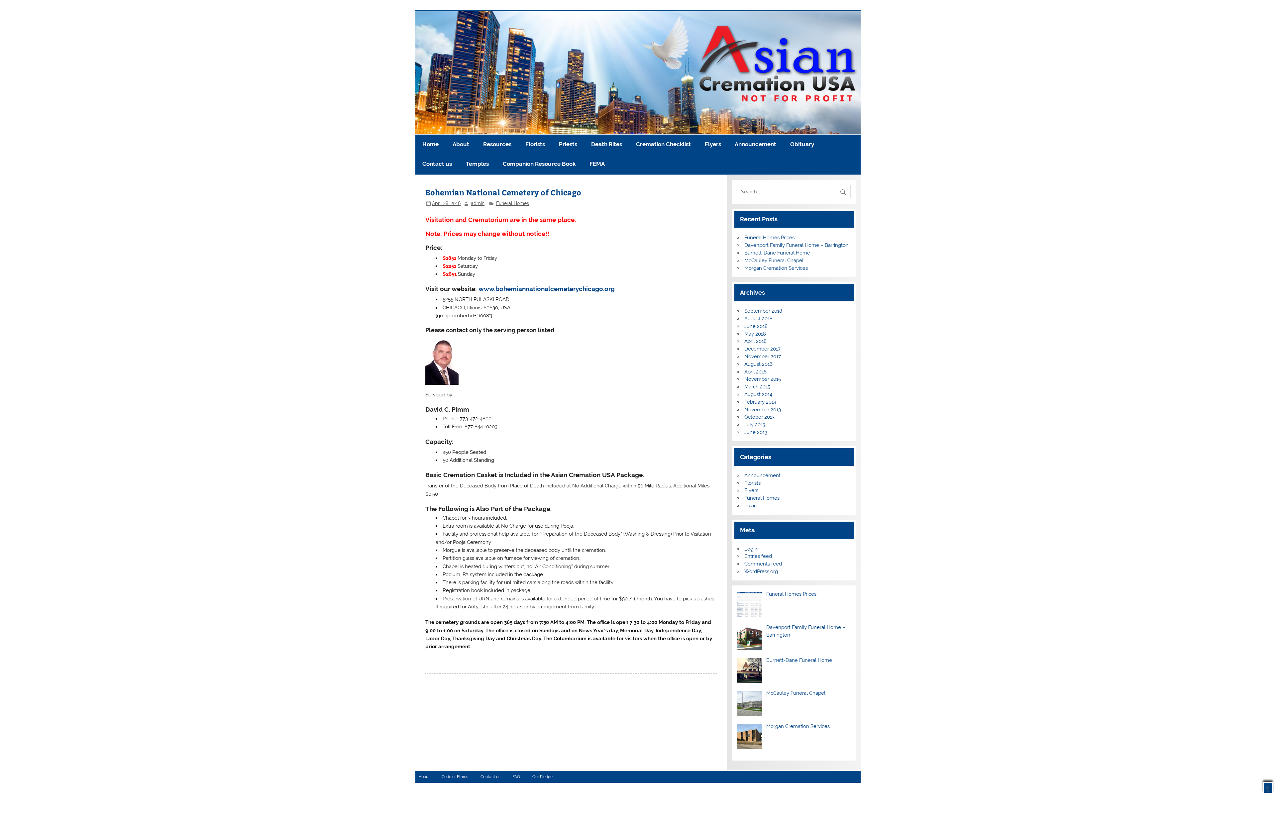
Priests (568, 144)
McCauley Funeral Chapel (773, 260)
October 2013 (759, 417)
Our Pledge (542, 777)
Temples (477, 163)
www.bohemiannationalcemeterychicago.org (546, 288)
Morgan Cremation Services (776, 268)
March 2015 (757, 387)
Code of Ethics (455, 777)
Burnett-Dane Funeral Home (777, 253)
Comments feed (763, 564)
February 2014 (760, 402)
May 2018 (755, 334)
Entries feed (758, 556)
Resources (497, 144)
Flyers (713, 144)
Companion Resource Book (539, 163)
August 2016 (758, 364)
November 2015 (762, 379)
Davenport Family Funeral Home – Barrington (796, 245)
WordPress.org (761, 571)
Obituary (802, 144)
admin (477, 203)
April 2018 (755, 341)
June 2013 (755, 432)
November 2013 (762, 410)
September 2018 (763, 311)
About (461, 144)
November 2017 (762, 357)
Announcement (755, 144)
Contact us (437, 163)
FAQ (516, 777)
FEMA (597, 163)
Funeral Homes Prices (769, 238)
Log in (751, 549)
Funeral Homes (512, 203)
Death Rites (606, 144)
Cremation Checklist (663, 144)
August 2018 (758, 319)
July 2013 (754, 425)
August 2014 (758, 394)
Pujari (750, 506)
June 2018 (756, 326)
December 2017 (762, 349)
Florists (535, 144)
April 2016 (755, 372)
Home (430, 144)
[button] (1268, 787)
